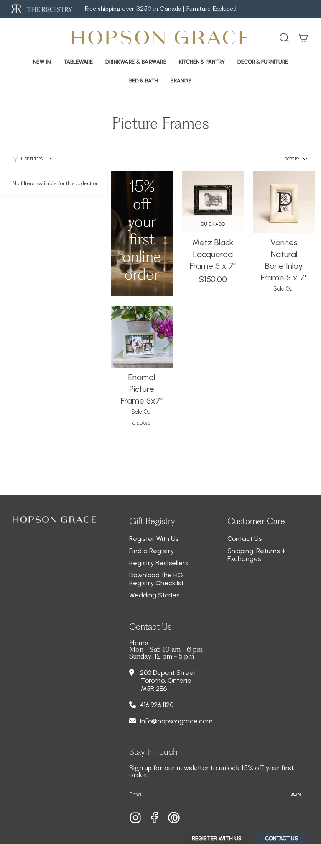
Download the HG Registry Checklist (156, 579)
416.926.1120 (156, 705)
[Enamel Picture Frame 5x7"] (142, 337)
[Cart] (303, 38)
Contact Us (244, 539)
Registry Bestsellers (158, 563)
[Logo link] (40, 9)
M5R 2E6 (154, 688)
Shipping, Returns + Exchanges (256, 555)
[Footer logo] (54, 519)
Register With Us (153, 539)
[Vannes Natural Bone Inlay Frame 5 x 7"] (284, 202)
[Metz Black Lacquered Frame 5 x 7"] (213, 202)
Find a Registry (151, 551)
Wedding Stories (154, 595)
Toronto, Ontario (166, 680)
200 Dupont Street (168, 673)
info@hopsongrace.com (176, 721)
